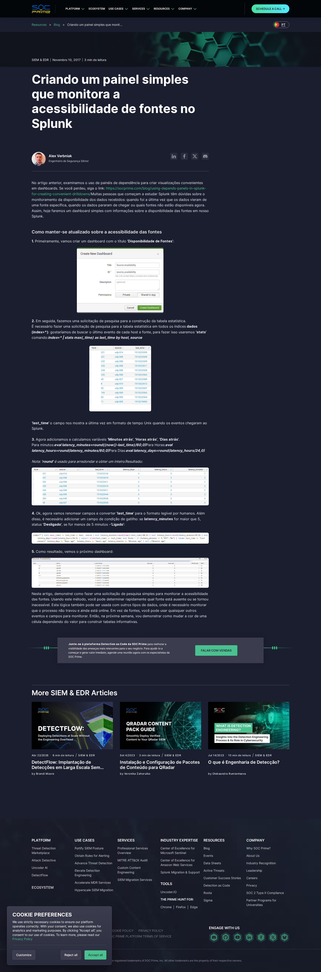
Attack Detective (44, 860)
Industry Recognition (261, 863)
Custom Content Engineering (129, 870)
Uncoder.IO (168, 892)
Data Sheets (212, 863)
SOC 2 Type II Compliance (265, 893)
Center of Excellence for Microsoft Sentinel (177, 850)
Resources (162, 8)
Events (208, 855)
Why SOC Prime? (258, 848)
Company (185, 8)
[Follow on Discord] (205, 156)
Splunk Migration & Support (180, 872)
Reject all (70, 955)
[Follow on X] (194, 156)
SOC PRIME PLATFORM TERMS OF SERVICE (139, 936)
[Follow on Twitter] (273, 937)
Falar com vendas (216, 650)
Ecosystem (97, 8)
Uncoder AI (40, 867)
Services (138, 8)
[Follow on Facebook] (184, 156)
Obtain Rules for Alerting (92, 855)
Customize (23, 955)
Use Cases (116, 8)
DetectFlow (40, 875)
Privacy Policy (22, 939)
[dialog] (59, 935)
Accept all (95, 955)
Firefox (181, 907)
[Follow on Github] (226, 937)
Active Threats (214, 870)
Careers (251, 878)
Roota (208, 893)
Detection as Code (217, 885)
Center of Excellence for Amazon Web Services (177, 862)
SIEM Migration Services (134, 880)
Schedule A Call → (270, 8)
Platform (73, 8)
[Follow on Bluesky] (284, 937)
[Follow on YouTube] (237, 937)
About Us (252, 855)
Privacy (251, 885)
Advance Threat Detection (93, 863)
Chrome (166, 907)
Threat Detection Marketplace (44, 850)
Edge (194, 907)
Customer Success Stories (222, 878)
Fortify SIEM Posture (89, 848)
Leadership (254, 870)
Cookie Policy (121, 930)
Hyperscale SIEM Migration (94, 890)
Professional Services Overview (132, 850)
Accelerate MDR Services (93, 882)
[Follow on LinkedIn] (173, 156)
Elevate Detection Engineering (87, 873)
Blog (57, 24)
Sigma (208, 900)
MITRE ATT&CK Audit (132, 860)
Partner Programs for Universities (261, 902)
